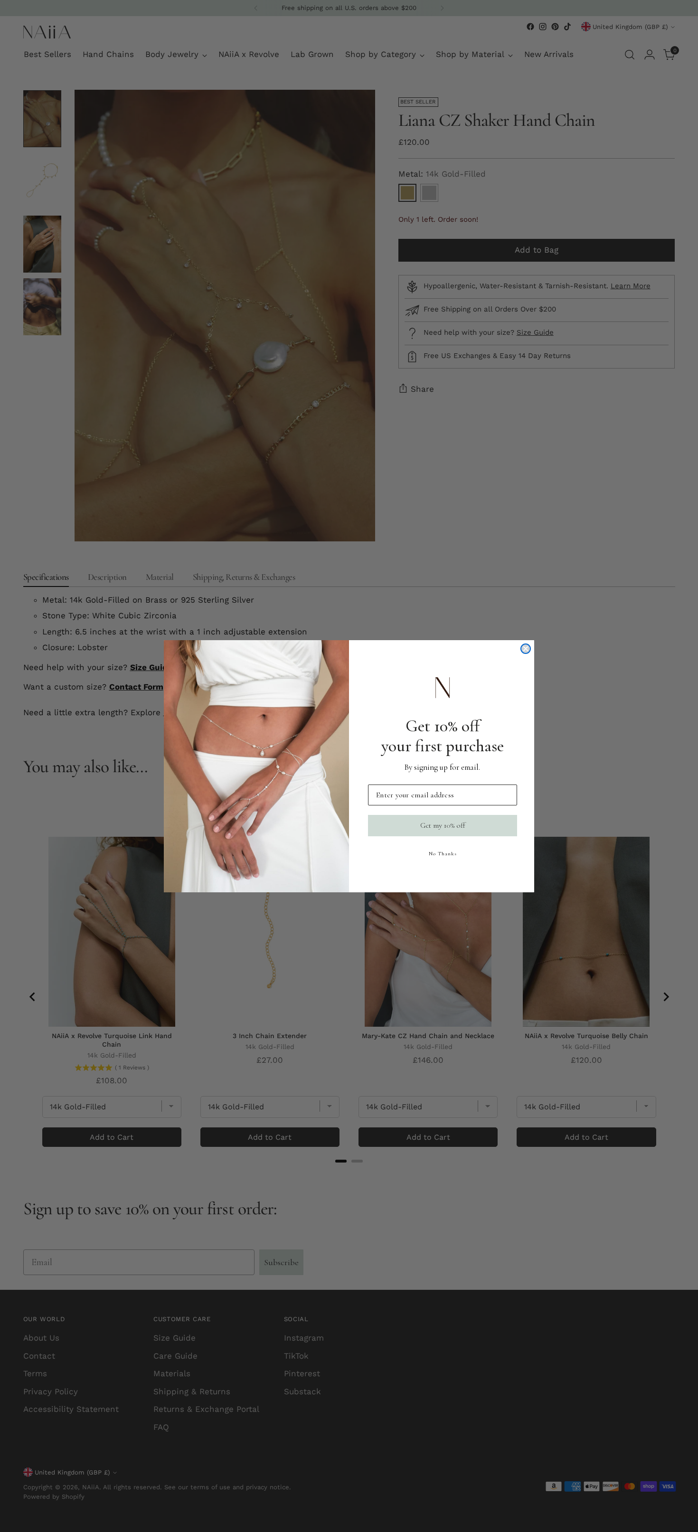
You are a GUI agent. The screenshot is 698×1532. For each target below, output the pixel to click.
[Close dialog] (525, 648)
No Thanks (443, 854)
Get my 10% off (442, 825)
